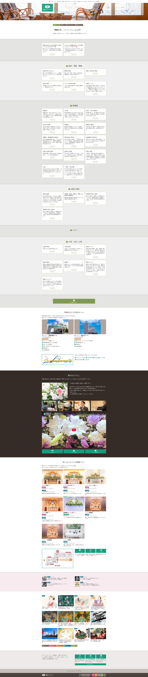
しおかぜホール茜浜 (80, 357)
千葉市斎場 (89, 357)
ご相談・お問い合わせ (66, 1)
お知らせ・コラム (91, 1)
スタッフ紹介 (84, 1)
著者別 (74, 645)
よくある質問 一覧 (73, 302)
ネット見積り (86, 555)
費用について (79, 24)
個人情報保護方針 (50, 658)
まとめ (56, 658)
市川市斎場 (86, 359)
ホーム (43, 655)
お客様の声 (79, 1)
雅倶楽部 (59, 1)
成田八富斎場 (79, 359)
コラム (67, 645)
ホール (52, 1)
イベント (60, 645)
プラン (55, 1)
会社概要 (97, 1)
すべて (45, 645)
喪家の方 (55, 24)
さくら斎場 (102, 357)
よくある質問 (73, 1)
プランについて (70, 24)
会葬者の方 (63, 24)
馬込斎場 (96, 357)
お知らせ (53, 645)
